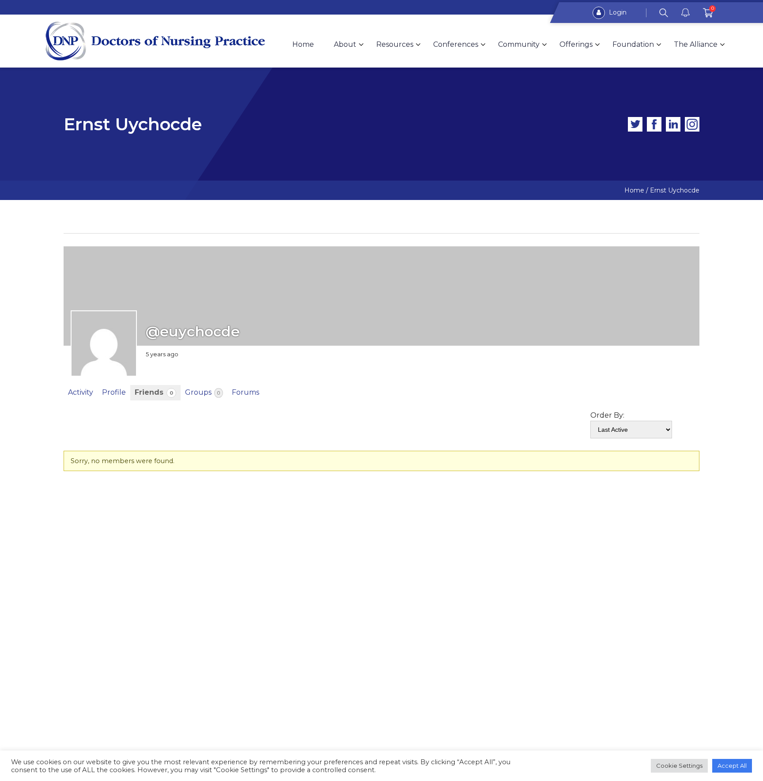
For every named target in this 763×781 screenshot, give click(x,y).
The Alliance (696, 44)
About (345, 44)
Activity (80, 392)
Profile (114, 392)
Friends (154, 392)
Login (617, 12)
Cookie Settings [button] (679, 765)
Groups (202, 392)
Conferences (455, 44)
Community (519, 44)
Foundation (633, 44)
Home (303, 44)
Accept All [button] (732, 765)
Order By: (607, 415)
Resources (394, 44)
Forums (245, 392)
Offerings (576, 44)
